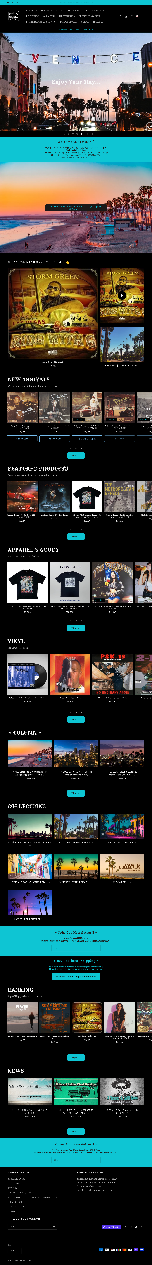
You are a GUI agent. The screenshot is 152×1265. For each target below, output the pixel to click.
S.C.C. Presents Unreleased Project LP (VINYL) (27, 698)
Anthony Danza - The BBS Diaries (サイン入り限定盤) (119, 427)
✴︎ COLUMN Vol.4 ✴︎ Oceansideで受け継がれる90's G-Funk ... (30, 773)
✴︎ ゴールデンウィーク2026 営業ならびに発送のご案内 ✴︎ (76, 1112)
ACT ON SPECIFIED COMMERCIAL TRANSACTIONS (32, 1197)
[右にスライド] (81, 448)
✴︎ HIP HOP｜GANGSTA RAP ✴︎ (120, 365)
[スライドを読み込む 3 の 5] (73, 134)
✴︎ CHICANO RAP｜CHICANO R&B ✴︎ (28, 882)
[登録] (97, 948)
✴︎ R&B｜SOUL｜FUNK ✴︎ (120, 842)
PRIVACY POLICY (16, 1206)
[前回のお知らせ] (49, 2)
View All (75, 455)
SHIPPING (13, 1188)
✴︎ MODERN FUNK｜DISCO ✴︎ (74, 882)
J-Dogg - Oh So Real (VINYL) (70, 698)
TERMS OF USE (15, 1202)
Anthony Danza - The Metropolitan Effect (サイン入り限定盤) (119, 516)
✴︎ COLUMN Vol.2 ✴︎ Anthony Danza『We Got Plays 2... (122, 773)
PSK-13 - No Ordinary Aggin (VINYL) (112, 698)
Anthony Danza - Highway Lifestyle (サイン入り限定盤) (22, 427)
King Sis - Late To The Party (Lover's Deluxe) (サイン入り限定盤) (119, 1037)
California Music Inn (22, 1260)
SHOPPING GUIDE (16, 1178)
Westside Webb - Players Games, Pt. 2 (22, 1036)
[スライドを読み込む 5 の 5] (81, 134)
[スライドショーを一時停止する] (93, 134)
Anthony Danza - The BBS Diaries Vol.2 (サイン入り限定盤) (87, 427)
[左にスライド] (70, 448)
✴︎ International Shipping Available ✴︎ (76, 976)
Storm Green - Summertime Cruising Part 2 (54, 1037)
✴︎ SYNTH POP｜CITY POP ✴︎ (28, 919)
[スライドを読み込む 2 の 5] (69, 134)
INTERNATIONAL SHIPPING (21, 1192)
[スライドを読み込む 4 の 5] (77, 134)
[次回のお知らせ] (102, 2)
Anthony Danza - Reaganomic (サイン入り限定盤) (55, 427)
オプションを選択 (87, 438)
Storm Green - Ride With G (52, 362)
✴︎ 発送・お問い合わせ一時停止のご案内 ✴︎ (30, 1112)
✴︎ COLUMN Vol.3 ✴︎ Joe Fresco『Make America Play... (76, 773)
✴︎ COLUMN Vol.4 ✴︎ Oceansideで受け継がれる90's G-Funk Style (76, 207)
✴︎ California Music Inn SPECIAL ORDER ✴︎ (30, 843)
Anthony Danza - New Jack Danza (54, 515)
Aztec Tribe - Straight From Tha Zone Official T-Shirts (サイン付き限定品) (70, 608)
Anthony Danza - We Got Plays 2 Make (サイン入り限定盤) (22, 516)
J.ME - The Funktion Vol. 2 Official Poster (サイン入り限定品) (112, 608)
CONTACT (12, 1211)
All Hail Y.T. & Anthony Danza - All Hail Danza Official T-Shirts (87, 516)
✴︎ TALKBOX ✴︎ (120, 882)
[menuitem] (31, 10)
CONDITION (13, 1183)
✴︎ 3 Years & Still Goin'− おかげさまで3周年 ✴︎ (122, 1112)
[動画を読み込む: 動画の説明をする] (122, 295)
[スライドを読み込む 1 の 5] (65, 134)
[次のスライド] (87, 134)
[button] (120, 16)
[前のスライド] (58, 134)
